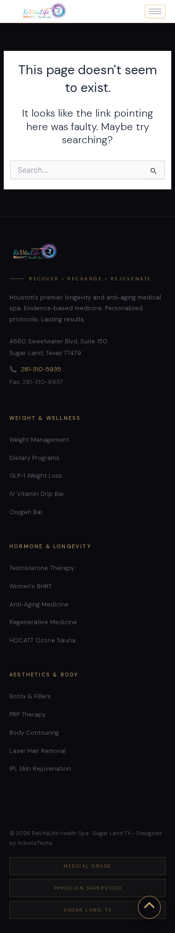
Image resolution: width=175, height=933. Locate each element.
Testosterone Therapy (41, 568)
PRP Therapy (27, 714)
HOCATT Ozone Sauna (42, 640)
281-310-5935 (41, 369)
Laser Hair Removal (37, 751)
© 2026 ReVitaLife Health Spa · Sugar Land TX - (72, 833)
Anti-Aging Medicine (39, 604)
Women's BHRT (30, 586)
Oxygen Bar (26, 512)
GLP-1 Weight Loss (35, 476)
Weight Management (39, 440)
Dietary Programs (34, 458)
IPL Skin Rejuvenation (40, 769)
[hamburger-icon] (155, 11)
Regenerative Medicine (43, 622)
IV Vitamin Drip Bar (36, 494)
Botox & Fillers (30, 696)
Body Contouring (34, 733)
